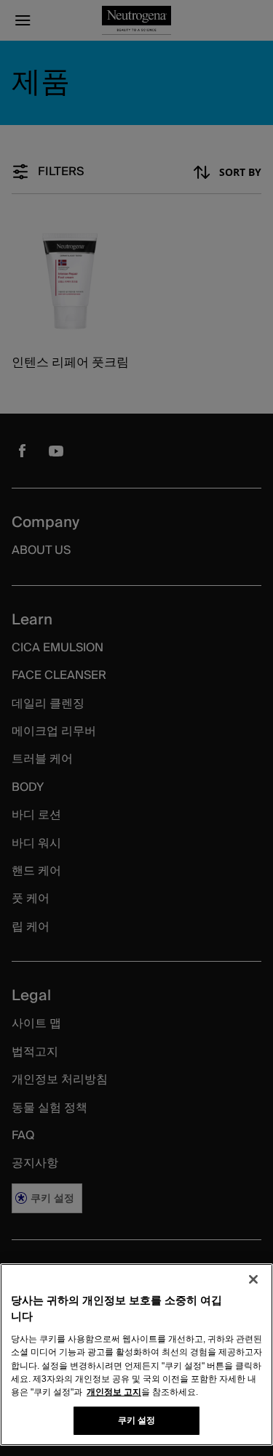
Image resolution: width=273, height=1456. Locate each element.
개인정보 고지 (114, 1392)
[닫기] (253, 1279)
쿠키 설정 (137, 1420)
